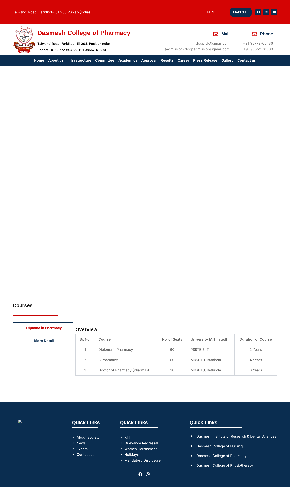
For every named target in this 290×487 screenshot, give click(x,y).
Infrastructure (79, 60)
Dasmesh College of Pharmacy (83, 32)
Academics (127, 60)
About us (56, 60)
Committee (104, 60)
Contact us (246, 60)
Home (39, 60)
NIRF (211, 12)
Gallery (227, 60)
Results (167, 60)
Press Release (205, 60)
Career (183, 60)
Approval (149, 60)
